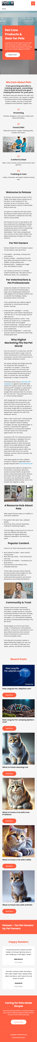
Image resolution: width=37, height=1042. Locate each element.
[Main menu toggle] (33, 3)
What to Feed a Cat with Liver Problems (16, 813)
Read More (9, 695)
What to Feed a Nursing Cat (15, 767)
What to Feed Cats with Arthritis (17, 905)
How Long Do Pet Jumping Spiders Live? (18, 721)
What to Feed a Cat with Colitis (16, 859)
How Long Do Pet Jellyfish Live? (16, 688)
